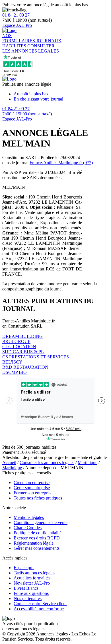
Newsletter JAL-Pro (32, 583)
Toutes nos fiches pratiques (38, 497)
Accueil (9, 462)
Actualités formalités (32, 577)
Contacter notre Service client (40, 603)
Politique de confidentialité (37, 532)
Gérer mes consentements (36, 548)
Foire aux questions (31, 593)
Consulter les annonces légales (47, 462)
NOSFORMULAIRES (19, 38)
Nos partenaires (28, 598)
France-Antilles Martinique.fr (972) (61, 162)
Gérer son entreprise (32, 487)
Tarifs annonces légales (34, 572)
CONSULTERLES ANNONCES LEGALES (30, 48)
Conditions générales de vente (40, 522)
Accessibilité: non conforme (39, 608)
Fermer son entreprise (33, 492)
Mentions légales (29, 517)
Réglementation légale (34, 543)
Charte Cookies (28, 527)
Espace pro (24, 567)
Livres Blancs (26, 588)
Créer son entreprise (32, 482)
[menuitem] (61, 94)
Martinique (87, 462)
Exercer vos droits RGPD (37, 537)
